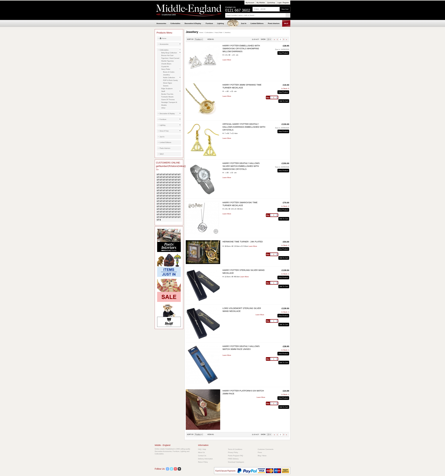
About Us (201, 452)
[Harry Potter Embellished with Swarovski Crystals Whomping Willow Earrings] (203, 61)
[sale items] (169, 290)
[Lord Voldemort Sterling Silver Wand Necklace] (203, 323)
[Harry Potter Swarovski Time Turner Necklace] (203, 218)
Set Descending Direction (205, 39)
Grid (216, 39)
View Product (283, 53)
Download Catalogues (236, 462)
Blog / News (262, 456)
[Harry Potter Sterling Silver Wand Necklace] (203, 285)
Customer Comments (265, 449)
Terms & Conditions (235, 449)
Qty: (268, 97)
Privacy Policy (233, 452)
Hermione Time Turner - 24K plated (242, 241)
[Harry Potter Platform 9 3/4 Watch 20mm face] (203, 409)
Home (201, 32)
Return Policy (203, 462)
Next (286, 39)
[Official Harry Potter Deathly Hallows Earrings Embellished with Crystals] (203, 140)
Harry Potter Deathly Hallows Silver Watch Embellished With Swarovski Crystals (241, 166)
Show (263, 39)
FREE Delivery (233, 459)
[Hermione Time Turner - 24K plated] (203, 252)
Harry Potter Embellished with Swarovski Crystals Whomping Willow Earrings (241, 48)
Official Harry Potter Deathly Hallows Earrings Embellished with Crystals (243, 127)
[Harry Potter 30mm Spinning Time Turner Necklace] (203, 100)
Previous (274, 39)
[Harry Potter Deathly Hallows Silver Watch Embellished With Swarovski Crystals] (203, 179)
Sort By (190, 39)
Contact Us (202, 456)
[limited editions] (169, 315)
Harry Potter (218, 32)
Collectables (209, 32)
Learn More (226, 60)
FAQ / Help (202, 449)
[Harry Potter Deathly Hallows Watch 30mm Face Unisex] (203, 365)
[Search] (288, 15)
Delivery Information (205, 459)
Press (260, 452)
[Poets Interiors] (169, 240)
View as (210, 39)
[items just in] (169, 265)
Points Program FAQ (235, 456)
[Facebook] (167, 469)
